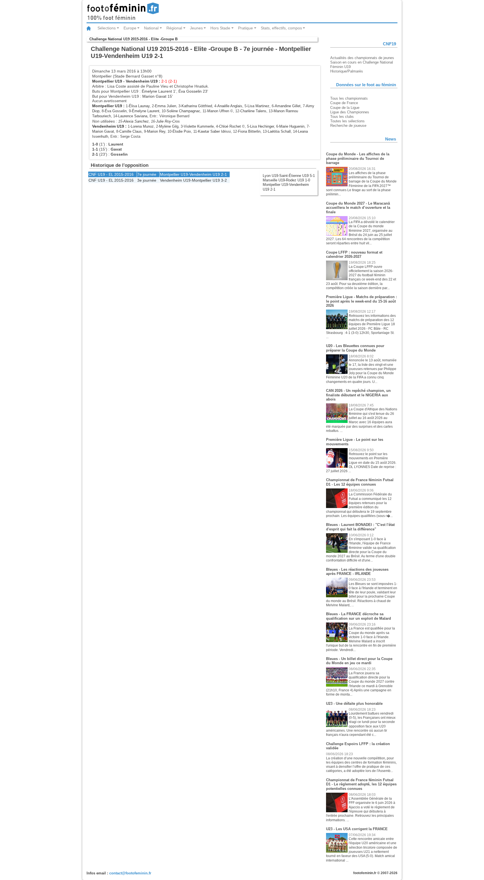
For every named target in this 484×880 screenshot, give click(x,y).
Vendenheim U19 (142, 81)
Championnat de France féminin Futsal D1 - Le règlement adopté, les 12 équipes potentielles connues (361, 784)
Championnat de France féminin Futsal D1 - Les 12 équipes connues (360, 482)
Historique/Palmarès (346, 71)
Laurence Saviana (132, 116)
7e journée (146, 174)
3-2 (224, 180)
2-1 (224, 174)
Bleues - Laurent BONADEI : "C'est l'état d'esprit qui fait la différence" (360, 527)
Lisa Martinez (258, 106)
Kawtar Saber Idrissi (214, 131)
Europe (130, 28)
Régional (174, 28)
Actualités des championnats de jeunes (362, 58)
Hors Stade (220, 28)
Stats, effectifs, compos (281, 28)
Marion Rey (156, 131)
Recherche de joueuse (348, 125)
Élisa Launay (139, 106)
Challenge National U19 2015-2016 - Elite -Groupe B (133, 39)
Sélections (106, 28)
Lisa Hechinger (262, 126)
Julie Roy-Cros (168, 121)
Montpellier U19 (107, 81)
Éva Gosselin (190, 91)
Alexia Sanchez (136, 121)
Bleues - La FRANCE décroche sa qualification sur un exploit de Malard (358, 616)
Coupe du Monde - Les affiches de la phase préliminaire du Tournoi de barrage (357, 158)
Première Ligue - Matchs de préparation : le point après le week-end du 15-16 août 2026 (361, 301)
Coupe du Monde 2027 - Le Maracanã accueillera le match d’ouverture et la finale (358, 207)
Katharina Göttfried (197, 106)
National (151, 28)
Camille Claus (130, 131)
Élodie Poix (182, 131)
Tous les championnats (349, 98)
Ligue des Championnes (349, 112)
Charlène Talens (253, 111)
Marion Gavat (154, 96)
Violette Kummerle (199, 126)
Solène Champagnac (183, 111)
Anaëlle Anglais (229, 106)
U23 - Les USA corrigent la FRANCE (357, 829)
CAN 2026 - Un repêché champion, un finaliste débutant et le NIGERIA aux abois (358, 394)
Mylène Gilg (168, 126)
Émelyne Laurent (157, 91)
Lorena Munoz (142, 126)
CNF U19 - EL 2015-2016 (111, 174)
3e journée (146, 180)
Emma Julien (165, 106)
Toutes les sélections (347, 121)
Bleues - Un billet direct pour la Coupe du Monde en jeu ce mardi (359, 661)
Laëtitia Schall (279, 131)
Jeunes (196, 28)
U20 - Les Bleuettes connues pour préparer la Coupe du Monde (355, 348)
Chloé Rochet (230, 126)
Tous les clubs (342, 116)
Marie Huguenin (291, 126)
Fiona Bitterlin (249, 131)
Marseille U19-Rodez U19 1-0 (286, 180)
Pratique (245, 28)
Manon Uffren (218, 111)
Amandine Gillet (288, 106)
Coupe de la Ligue (344, 108)
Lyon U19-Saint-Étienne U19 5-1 (289, 176)
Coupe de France (344, 103)
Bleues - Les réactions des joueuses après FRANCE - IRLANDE (357, 571)
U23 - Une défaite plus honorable (354, 703)
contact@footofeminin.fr (130, 873)
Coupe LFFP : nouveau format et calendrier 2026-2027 (354, 254)
